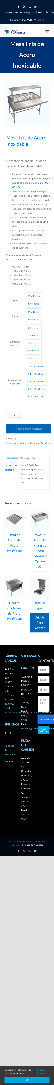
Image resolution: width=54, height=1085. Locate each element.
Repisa (14, 300)
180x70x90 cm (36, 381)
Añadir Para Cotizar (28, 428)
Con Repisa (34, 296)
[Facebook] (5, 733)
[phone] (29, 6)
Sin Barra (33, 319)
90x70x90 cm (35, 396)
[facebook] (19, 6)
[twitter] (24, 6)
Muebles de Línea (29, 442)
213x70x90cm (36, 388)
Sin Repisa (33, 303)
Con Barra (33, 312)
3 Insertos (33, 335)
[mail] (35, 6)
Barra (15, 316)
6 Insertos (33, 358)
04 (19, 187)
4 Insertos (33, 342)
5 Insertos (33, 350)
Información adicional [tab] (10, 467)
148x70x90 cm (36, 373)
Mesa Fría (45, 442)
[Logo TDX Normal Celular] (15, 30)
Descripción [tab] (10, 457)
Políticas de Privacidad (32, 845)
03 (13, 187)
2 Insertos (33, 327)
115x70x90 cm (36, 366)
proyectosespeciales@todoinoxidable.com (29, 12)
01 (42, 182)
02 (46, 182)
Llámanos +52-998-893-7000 (27, 19)
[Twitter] (10, 733)
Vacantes (9, 761)
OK (27, 1079)
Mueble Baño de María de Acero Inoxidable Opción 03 (39, 550)
